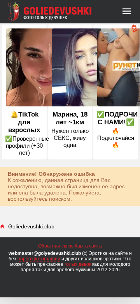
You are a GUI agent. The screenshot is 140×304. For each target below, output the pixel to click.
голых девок (78, 264)
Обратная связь (56, 246)
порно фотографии (39, 259)
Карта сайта (88, 246)
